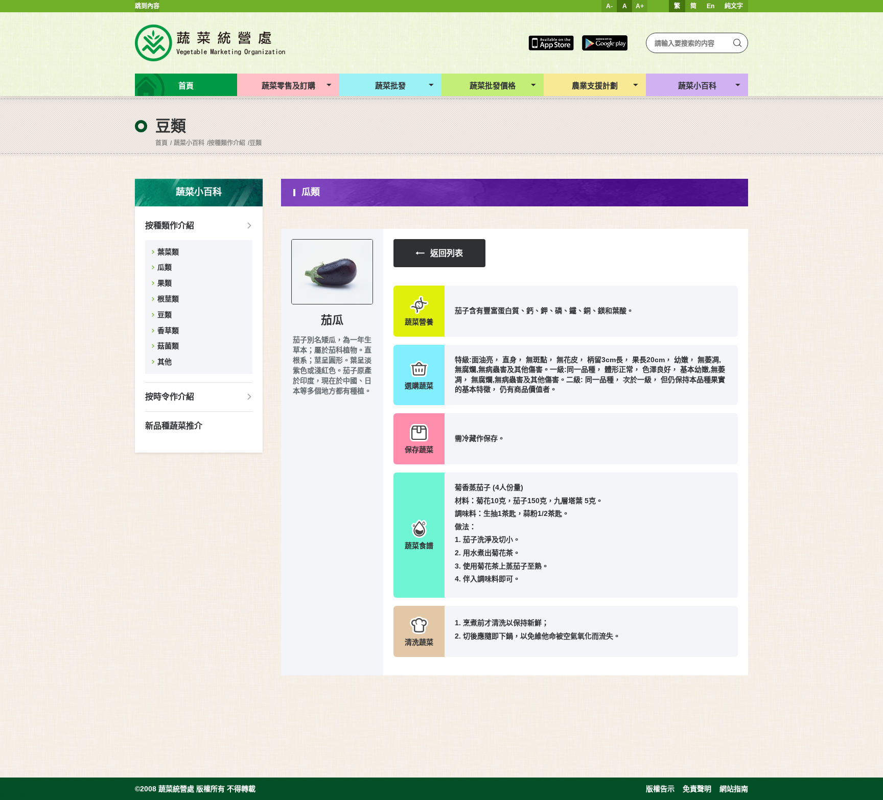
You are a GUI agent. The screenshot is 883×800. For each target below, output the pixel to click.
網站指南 (733, 788)
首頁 (161, 143)
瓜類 (164, 267)
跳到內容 (147, 6)
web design (16, 795)
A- (609, 6)
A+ (640, 6)
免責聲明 (697, 788)
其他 (164, 362)
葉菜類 (168, 252)
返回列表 (446, 253)
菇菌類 (168, 346)
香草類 (168, 330)
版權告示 (660, 788)
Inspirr (50, 795)
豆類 (255, 143)
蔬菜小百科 (189, 143)
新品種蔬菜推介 (173, 425)
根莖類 (168, 299)
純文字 (734, 6)
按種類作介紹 (226, 143)
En (710, 6)
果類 (164, 283)
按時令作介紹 (169, 396)
